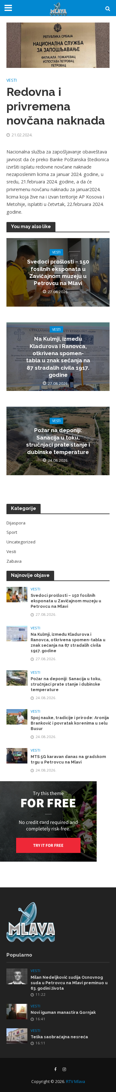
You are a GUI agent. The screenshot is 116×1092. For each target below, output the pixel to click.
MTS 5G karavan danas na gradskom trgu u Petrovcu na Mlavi (68, 759)
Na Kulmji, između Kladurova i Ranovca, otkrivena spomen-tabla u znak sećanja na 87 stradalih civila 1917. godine (58, 357)
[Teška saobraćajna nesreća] (16, 1036)
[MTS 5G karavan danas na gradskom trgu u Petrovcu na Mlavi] (16, 755)
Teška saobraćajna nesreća (59, 1036)
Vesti (11, 80)
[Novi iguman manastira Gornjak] (16, 1011)
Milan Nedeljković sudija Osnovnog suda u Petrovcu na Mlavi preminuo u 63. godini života (69, 983)
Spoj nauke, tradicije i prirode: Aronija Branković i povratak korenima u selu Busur (70, 723)
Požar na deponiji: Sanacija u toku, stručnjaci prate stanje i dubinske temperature (58, 441)
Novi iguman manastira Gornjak (63, 1012)
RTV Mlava (75, 1081)
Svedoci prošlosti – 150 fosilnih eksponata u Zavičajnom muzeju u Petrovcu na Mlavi (58, 272)
